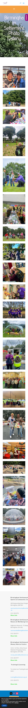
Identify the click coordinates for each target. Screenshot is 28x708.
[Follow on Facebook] (14, 693)
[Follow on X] (11, 693)
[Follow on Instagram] (17, 693)
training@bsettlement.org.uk (19, 677)
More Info (14, 615)
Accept (4, 705)
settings (16, 702)
